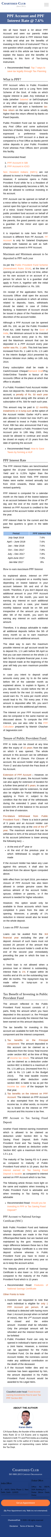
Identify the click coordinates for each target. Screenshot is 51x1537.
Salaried (24, 99)
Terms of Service (27, 1526)
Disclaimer (14, 1526)
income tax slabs (16, 1086)
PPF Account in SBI (17, 163)
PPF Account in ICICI (18, 166)
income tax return (19, 1058)
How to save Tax (33, 1395)
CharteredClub (14, 1520)
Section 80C (17, 1398)
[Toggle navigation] (46, 4)
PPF (8, 1398)
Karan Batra (25, 1427)
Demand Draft (35, 371)
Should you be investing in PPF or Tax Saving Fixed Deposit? (26, 1206)
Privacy (38, 1526)
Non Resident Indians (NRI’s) (20, 172)
